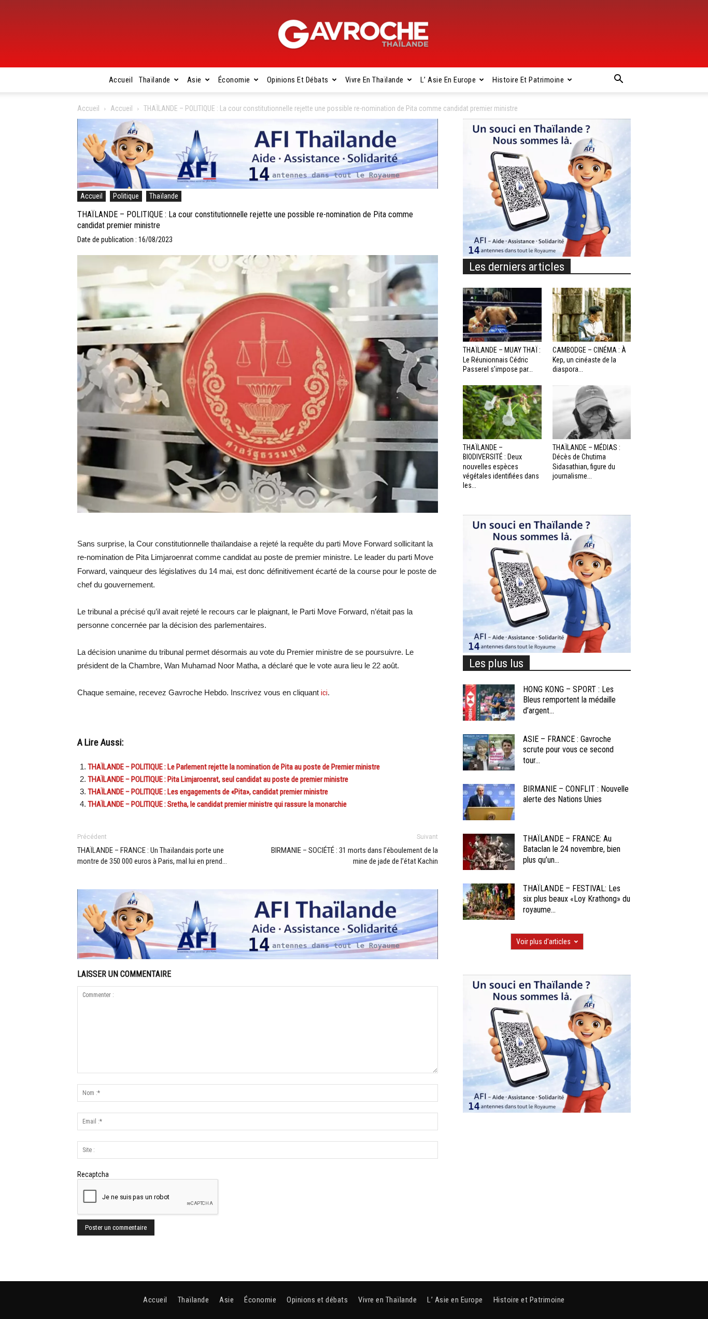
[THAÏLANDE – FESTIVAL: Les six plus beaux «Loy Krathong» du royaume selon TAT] (489, 901)
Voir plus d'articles (543, 941)
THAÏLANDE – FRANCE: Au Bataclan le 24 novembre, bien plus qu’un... (571, 849)
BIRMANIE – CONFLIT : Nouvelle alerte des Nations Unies (576, 794)
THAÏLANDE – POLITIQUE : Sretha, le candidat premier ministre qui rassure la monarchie (217, 804)
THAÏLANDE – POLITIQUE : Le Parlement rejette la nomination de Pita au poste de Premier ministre (234, 766)
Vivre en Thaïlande (374, 80)
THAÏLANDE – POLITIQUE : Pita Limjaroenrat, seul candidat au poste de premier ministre (218, 779)
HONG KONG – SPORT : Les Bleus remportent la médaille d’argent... (569, 700)
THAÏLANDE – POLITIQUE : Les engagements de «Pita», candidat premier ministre (209, 791)
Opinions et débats (298, 80)
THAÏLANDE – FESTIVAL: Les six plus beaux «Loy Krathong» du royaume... (576, 899)
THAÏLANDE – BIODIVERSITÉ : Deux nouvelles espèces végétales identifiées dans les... (501, 466)
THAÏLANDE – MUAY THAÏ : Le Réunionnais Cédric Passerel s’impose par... (502, 359)
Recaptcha (93, 1174)
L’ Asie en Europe (448, 80)
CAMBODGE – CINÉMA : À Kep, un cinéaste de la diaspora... (589, 359)
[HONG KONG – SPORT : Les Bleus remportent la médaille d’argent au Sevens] (489, 702)
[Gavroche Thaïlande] (354, 34)
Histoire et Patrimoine (528, 80)
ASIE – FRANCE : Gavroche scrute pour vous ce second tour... (568, 750)
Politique (126, 196)
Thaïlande (155, 80)
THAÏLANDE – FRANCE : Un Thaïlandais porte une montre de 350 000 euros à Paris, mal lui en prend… (152, 856)
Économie (234, 80)
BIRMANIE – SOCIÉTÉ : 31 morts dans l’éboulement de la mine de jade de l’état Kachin (354, 856)
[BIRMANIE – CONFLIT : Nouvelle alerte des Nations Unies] (489, 802)
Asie (194, 80)
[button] (618, 80)
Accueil (121, 80)
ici (324, 692)
